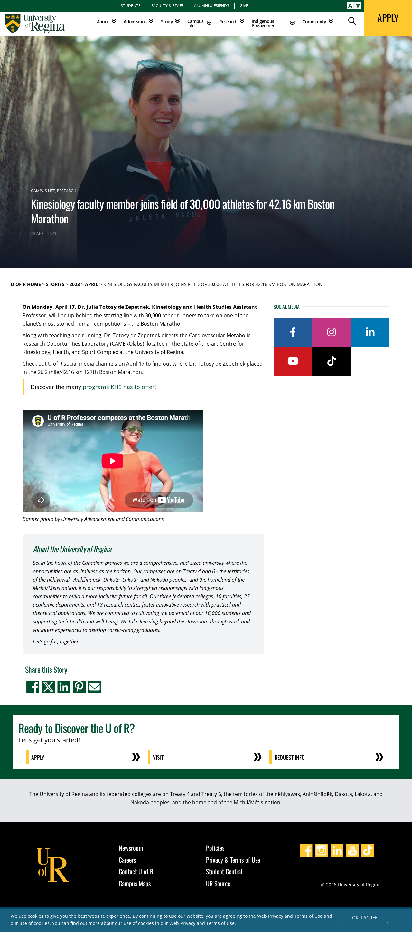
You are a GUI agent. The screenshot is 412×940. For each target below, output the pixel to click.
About (103, 21)
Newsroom (131, 848)
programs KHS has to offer (118, 387)
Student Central (224, 871)
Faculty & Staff (167, 5)
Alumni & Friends (211, 5)
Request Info (290, 757)
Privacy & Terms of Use (233, 860)
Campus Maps (135, 883)
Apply (37, 757)
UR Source (218, 883)
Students (131, 5)
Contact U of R (136, 871)
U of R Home (26, 284)
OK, (365, 918)
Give (244, 5)
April (91, 284)
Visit (158, 757)
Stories (55, 284)
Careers (127, 860)
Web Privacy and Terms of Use (202, 923)
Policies (215, 848)
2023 (75, 284)
